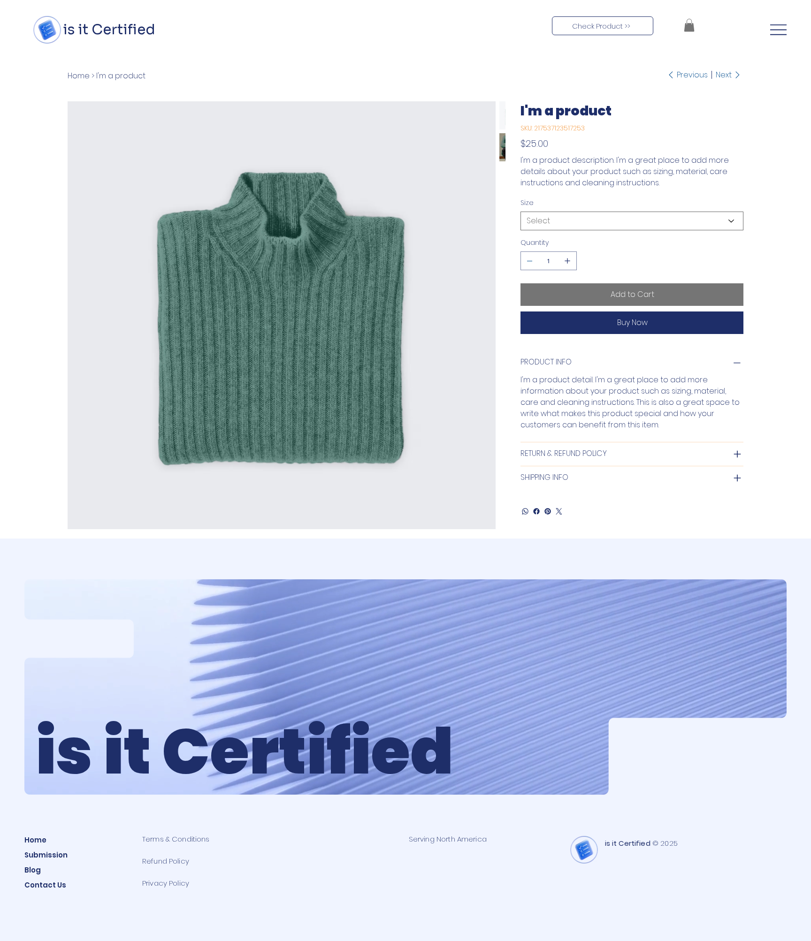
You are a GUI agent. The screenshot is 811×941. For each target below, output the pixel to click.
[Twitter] (559, 511)
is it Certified (107, 29)
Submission (46, 855)
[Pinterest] (547, 511)
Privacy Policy (165, 883)
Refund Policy (165, 861)
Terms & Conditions (176, 839)
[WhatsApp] (525, 511)
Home (35, 840)
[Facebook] (536, 511)
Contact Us (45, 885)
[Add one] (567, 260)
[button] (689, 25)
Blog (32, 870)
